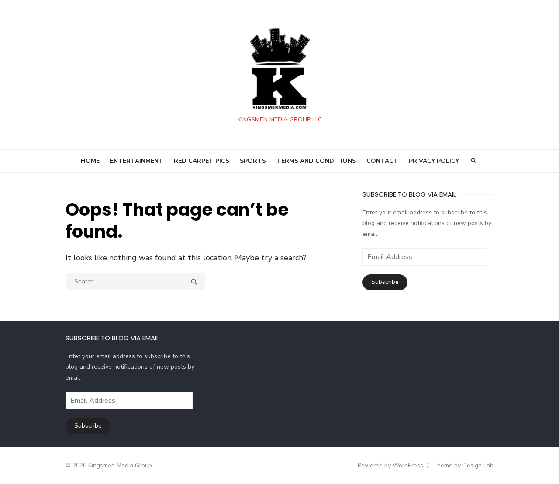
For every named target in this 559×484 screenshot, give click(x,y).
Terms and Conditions (316, 161)
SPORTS (253, 161)
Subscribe (385, 282)
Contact (382, 161)
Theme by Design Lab (463, 465)
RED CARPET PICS (201, 161)
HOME (90, 161)
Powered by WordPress (390, 465)
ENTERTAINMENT (136, 161)
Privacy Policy (434, 161)
